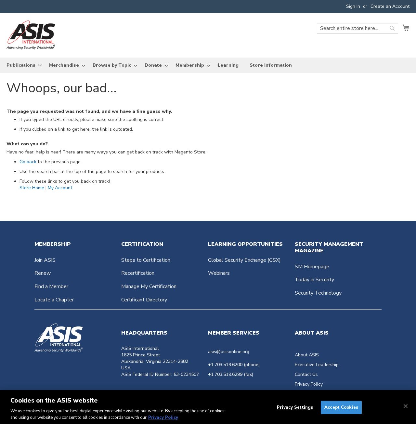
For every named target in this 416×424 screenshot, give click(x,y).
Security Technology (318, 293)
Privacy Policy (309, 384)
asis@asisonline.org (228, 352)
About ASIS (307, 355)
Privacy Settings (295, 407)
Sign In (353, 6)
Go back (28, 162)
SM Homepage (312, 266)
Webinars (219, 273)
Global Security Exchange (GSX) (244, 260)
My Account (60, 188)
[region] (208, 407)
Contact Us (306, 374)
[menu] (208, 65)
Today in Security (314, 279)
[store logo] (30, 34)
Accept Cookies (341, 407)
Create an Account (390, 6)
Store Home (32, 188)
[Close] (405, 406)
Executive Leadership (317, 365)
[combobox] (357, 28)
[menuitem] (22, 65)
